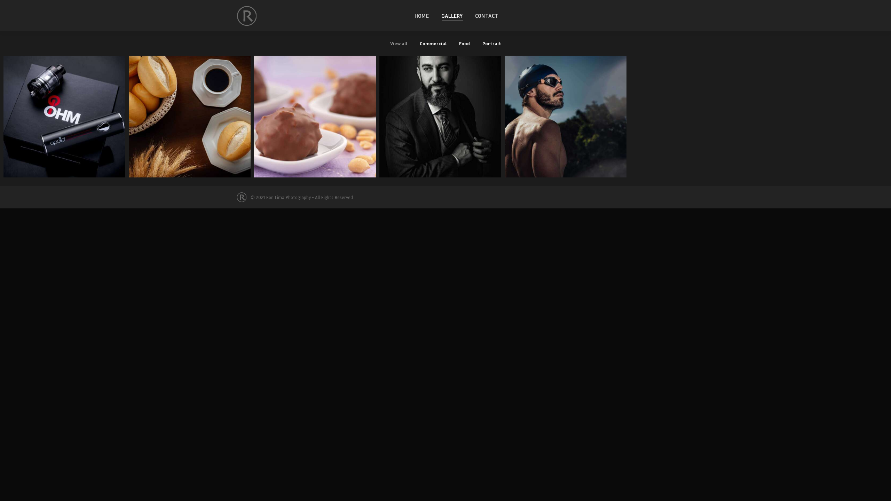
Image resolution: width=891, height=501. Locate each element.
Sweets (315, 109)
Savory (189, 109)
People (440, 109)
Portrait (491, 43)
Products (64, 109)
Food (464, 43)
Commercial (433, 43)
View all (398, 43)
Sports (565, 109)
